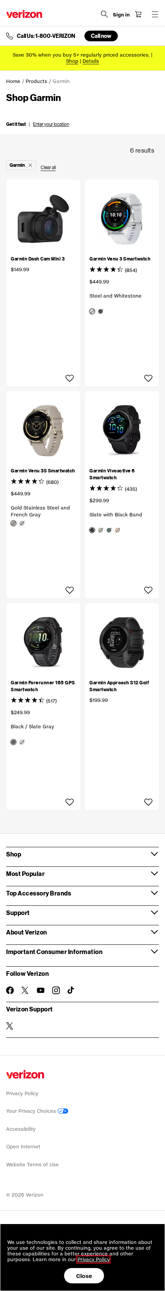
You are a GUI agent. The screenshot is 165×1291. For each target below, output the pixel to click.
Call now (101, 36)
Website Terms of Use (32, 1164)
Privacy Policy (22, 1093)
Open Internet (23, 1146)
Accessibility (21, 1129)
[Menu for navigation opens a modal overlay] (155, 14)
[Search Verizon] (104, 14)
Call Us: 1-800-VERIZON (46, 36)
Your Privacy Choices (32, 1111)
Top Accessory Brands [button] (38, 893)
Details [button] (90, 61)
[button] (37, 123)
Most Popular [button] (25, 873)
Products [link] (36, 81)
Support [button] (18, 912)
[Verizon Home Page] (24, 14)
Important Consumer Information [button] (54, 951)
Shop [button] (13, 854)
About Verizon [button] (26, 932)
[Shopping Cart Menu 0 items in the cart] (138, 14)
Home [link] (13, 81)
